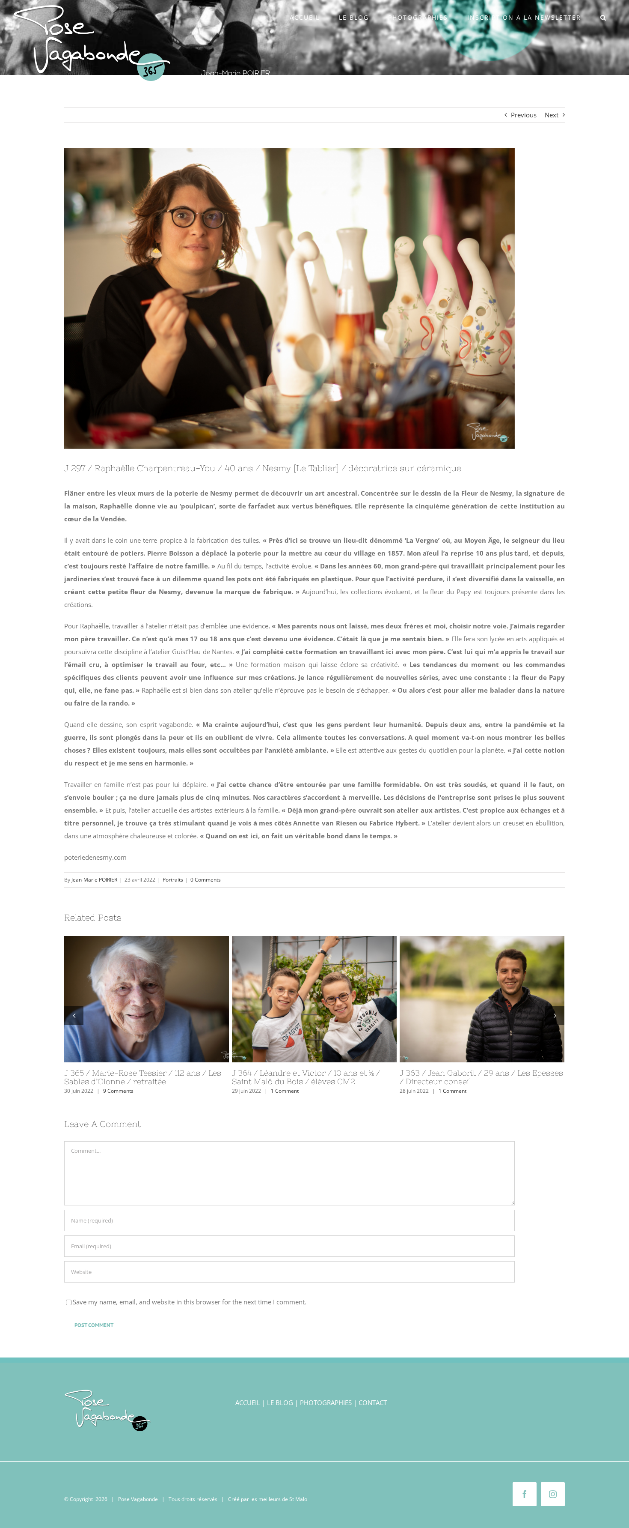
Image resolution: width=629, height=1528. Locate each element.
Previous (524, 115)
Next (551, 115)
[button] (603, 17)
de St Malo (294, 1499)
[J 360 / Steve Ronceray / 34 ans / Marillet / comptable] (482, 999)
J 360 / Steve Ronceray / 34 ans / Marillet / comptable (466, 999)
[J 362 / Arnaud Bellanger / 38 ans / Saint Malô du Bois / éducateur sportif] (146, 999)
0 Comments (205, 879)
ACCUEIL (247, 1402)
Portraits (173, 879)
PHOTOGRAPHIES (326, 1402)
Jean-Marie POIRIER (94, 879)
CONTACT (373, 1402)
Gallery (162, 999)
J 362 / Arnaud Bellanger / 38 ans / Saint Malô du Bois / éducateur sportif (131, 999)
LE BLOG (280, 1402)
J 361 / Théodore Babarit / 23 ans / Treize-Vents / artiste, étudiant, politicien (299, 999)
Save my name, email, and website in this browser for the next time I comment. (189, 1302)
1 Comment (117, 1090)
